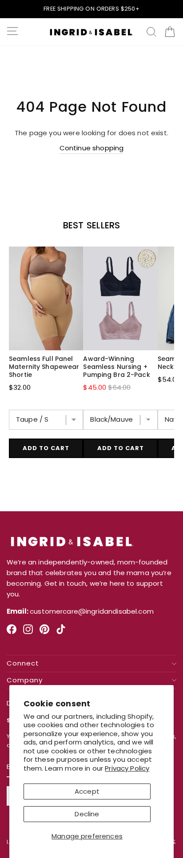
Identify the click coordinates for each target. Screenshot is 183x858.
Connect (23, 663)
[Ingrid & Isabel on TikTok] (61, 632)
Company (25, 680)
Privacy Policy (127, 768)
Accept (87, 791)
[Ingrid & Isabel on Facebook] (11, 632)
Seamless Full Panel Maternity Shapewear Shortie (44, 367)
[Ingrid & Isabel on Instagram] (28, 632)
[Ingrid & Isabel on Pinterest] (44, 632)
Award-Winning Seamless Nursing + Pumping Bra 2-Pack (116, 367)
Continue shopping (92, 148)
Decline (87, 814)
